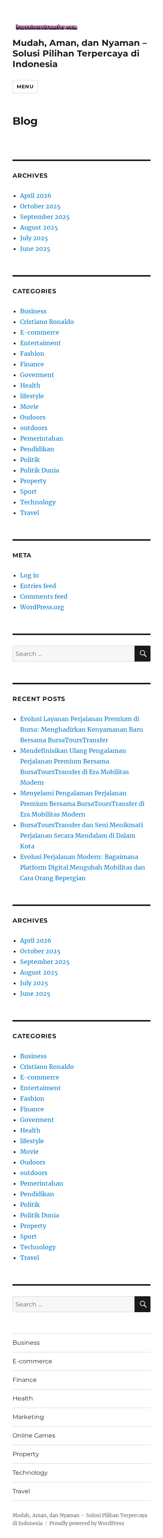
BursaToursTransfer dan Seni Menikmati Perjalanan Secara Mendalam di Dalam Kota (81, 835)
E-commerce (39, 332)
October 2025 (40, 206)
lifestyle (32, 396)
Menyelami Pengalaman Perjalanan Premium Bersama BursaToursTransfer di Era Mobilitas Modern (82, 803)
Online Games (34, 1435)
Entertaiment (40, 343)
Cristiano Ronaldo (47, 321)
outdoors (33, 428)
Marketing (28, 1417)
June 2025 (35, 248)
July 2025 (34, 238)
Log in (29, 575)
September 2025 (45, 217)
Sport (28, 491)
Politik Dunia (39, 470)
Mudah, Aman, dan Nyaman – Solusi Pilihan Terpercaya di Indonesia (80, 53)
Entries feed (38, 586)
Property (33, 481)
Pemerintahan (41, 438)
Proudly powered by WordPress (86, 1523)
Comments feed (43, 596)
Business (33, 311)
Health (30, 385)
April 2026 (36, 195)
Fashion (32, 353)
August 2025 (39, 227)
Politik (30, 459)
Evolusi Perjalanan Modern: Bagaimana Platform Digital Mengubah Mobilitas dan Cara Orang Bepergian (82, 867)
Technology (38, 502)
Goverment (37, 375)
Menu (25, 86)
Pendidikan (37, 449)
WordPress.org (42, 607)
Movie (29, 406)
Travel (29, 512)
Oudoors (32, 417)
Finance (32, 364)
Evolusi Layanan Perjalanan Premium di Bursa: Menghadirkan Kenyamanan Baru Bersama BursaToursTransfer (81, 729)
